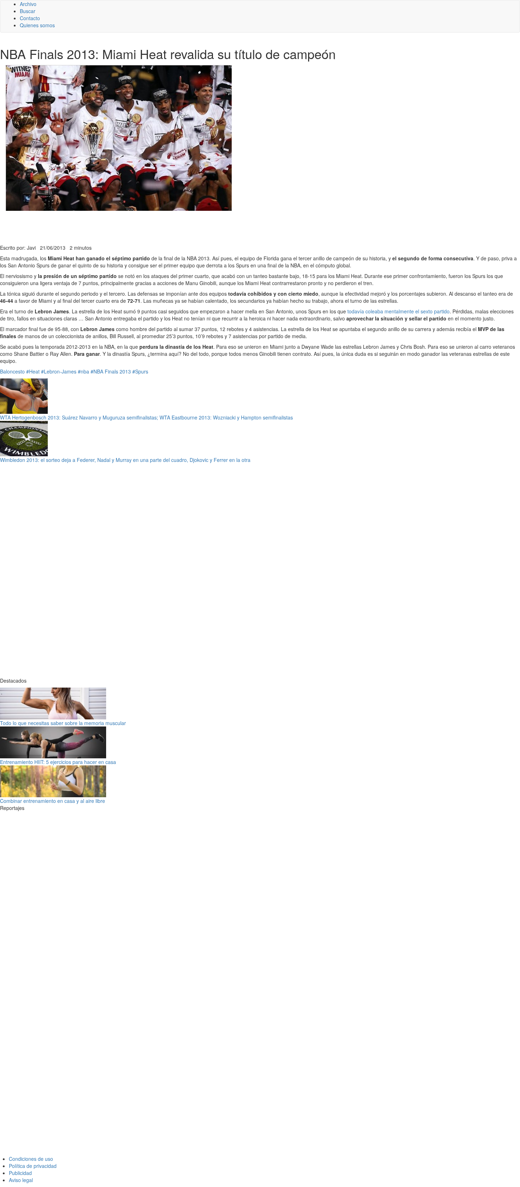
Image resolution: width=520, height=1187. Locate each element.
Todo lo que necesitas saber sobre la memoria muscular (63, 722)
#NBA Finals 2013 (111, 371)
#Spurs (140, 371)
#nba (83, 371)
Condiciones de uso (31, 1158)
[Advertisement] (173, 227)
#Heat (33, 371)
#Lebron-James (58, 371)
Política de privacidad (33, 1165)
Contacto (30, 18)
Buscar (27, 11)
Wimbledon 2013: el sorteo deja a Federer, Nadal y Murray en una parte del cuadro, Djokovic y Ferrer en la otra (125, 459)
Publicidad (20, 1172)
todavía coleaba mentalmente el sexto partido (398, 311)
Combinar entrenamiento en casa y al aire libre (52, 800)
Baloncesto (12, 371)
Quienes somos (37, 25)
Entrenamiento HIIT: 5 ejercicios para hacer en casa (58, 761)
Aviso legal (21, 1179)
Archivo (28, 3)
